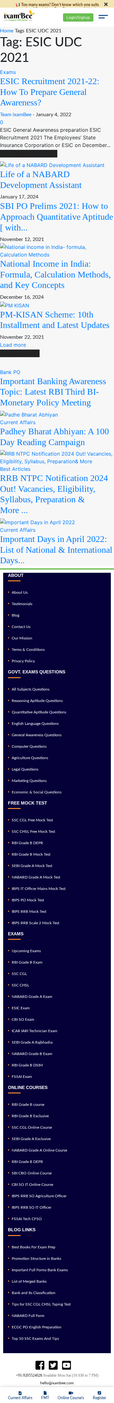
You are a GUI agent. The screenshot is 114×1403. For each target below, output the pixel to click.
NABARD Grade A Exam (32, 997)
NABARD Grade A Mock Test (36, 877)
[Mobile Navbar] (103, 17)
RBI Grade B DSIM (27, 1065)
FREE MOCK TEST (27, 802)
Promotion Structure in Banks (36, 1258)
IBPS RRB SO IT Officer (31, 1207)
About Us (20, 592)
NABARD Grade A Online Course (39, 1150)
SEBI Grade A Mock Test (32, 866)
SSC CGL (19, 974)
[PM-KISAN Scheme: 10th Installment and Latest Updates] (14, 305)
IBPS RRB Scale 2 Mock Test (35, 923)
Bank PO (10, 372)
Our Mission (22, 638)
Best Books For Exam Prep (33, 1247)
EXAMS (15, 933)
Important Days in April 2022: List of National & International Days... (56, 549)
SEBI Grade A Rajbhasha (32, 1042)
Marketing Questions (29, 781)
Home (6, 30)
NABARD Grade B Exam (32, 1054)
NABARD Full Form (28, 1316)
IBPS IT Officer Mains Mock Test (39, 889)
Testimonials (22, 604)
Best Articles (15, 469)
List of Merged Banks (29, 1281)
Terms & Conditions (28, 649)
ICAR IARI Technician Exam (34, 1031)
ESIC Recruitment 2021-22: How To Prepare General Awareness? (49, 91)
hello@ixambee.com (57, 1383)
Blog (15, 615)
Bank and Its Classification (33, 1293)
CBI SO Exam (23, 1019)
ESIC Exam (21, 1008)
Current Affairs (17, 422)
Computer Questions (29, 746)
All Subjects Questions (30, 689)
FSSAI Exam (22, 1077)
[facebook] (39, 1365)
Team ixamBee (15, 114)
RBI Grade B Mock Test (31, 854)
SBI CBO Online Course (32, 1173)
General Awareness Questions (36, 735)
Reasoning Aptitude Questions (37, 701)
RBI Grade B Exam (27, 962)
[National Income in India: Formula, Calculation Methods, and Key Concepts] (57, 250)
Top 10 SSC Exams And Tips (35, 1338)
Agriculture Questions (30, 758)
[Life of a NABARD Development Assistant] (52, 165)
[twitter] (66, 1365)
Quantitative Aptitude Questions (39, 712)
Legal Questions (25, 769)
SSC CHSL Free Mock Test (33, 831)
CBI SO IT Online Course (32, 1184)
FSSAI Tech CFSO (27, 1219)
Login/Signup (78, 17)
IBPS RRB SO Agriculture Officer (39, 1196)
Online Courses (28, 1087)
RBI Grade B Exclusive (30, 1116)
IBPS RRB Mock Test (29, 911)
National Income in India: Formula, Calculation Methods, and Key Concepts (55, 274)
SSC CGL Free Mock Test (32, 820)
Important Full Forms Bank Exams (40, 1270)
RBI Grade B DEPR (27, 843)
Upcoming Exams (26, 951)
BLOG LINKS (21, 1229)
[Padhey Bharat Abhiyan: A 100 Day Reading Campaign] (29, 414)
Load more (13, 345)
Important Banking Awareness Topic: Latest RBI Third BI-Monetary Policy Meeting (53, 391)
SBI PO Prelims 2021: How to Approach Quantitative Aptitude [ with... (56, 216)
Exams (8, 72)
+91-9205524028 (29, 1375)
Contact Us (21, 627)
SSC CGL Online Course (32, 1127)
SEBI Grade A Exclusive (31, 1139)
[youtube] (53, 1365)
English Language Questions (35, 723)
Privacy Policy (23, 661)
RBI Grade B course (28, 1104)
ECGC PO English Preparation (36, 1327)
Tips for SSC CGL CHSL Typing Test (41, 1304)
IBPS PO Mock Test (28, 900)
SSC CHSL (20, 985)
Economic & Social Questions (36, 792)
